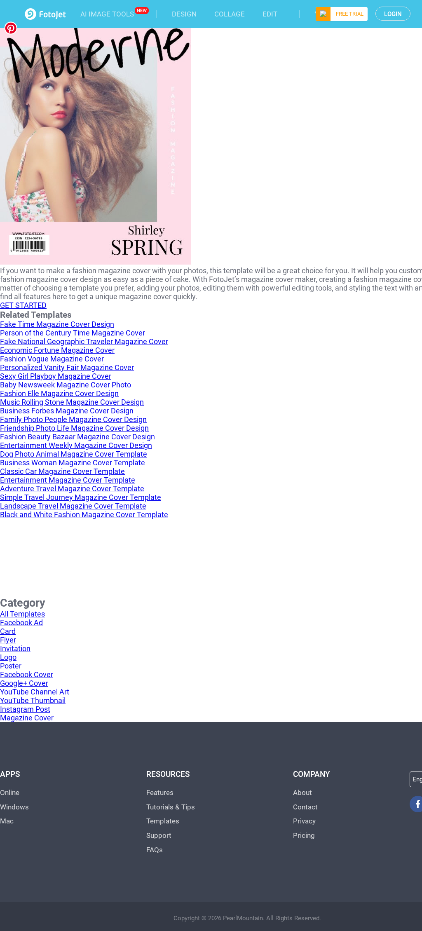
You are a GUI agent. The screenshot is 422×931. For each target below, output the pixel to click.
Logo (8, 657)
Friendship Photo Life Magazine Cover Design (74, 428)
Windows (14, 807)
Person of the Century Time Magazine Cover (72, 332)
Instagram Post (25, 709)
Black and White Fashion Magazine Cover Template (84, 514)
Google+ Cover (24, 683)
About (302, 792)
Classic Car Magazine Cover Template (62, 471)
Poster (10, 665)
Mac (7, 821)
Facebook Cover (26, 674)
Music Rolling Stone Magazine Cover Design (72, 402)
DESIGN (184, 14)
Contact (305, 807)
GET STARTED (23, 305)
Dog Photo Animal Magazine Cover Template (73, 454)
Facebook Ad (21, 622)
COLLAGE (229, 14)
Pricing (304, 835)
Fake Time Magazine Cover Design (57, 324)
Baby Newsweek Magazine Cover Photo (65, 384)
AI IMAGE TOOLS (107, 14)
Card (8, 631)
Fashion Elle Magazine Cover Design (59, 393)
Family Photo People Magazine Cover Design (73, 419)
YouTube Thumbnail (33, 700)
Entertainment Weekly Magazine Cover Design (76, 445)
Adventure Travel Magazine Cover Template (72, 488)
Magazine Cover (27, 717)
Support (158, 835)
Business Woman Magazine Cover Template (72, 462)
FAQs (154, 850)
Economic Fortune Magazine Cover (57, 350)
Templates (162, 821)
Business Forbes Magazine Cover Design (67, 410)
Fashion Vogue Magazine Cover (52, 358)
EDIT (270, 14)
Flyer (8, 640)
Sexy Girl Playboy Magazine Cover (55, 376)
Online (9, 792)
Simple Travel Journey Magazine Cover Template (80, 497)
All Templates (22, 614)
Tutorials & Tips (170, 807)
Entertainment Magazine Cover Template (67, 480)
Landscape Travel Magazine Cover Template (73, 506)
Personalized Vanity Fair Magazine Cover (67, 367)
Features (159, 792)
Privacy (304, 821)
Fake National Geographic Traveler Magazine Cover (84, 341)
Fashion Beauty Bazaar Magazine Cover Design (77, 436)
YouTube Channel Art (34, 691)
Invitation (15, 648)
